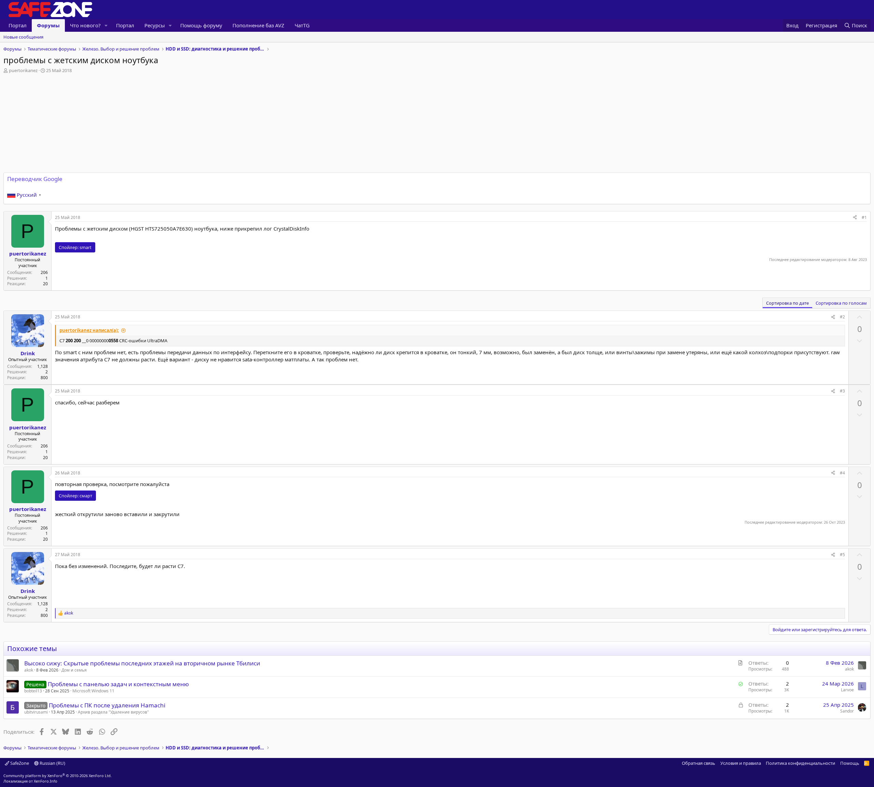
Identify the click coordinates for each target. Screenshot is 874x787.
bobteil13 (33, 691)
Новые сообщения (23, 37)
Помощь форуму (201, 25)
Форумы (48, 25)
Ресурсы (154, 25)
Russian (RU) (52, 763)
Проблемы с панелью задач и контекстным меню (118, 684)
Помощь (849, 763)
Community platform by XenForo (57, 775)
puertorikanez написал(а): (89, 330)
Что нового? (85, 25)
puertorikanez (23, 70)
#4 (842, 473)
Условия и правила (740, 763)
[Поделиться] (854, 218)
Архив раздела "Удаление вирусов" (113, 712)
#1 (864, 217)
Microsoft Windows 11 (93, 691)
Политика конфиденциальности (800, 763)
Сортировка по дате (787, 303)
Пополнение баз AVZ (258, 25)
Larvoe (847, 690)
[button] (106, 25)
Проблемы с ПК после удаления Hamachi (107, 705)
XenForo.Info (45, 781)
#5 (842, 554)
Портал (18, 25)
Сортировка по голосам (841, 303)
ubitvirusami (36, 712)
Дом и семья (74, 670)
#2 (842, 317)
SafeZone (19, 763)
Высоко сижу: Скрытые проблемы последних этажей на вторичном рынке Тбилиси (142, 663)
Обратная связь (698, 763)
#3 (842, 391)
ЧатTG (302, 25)
